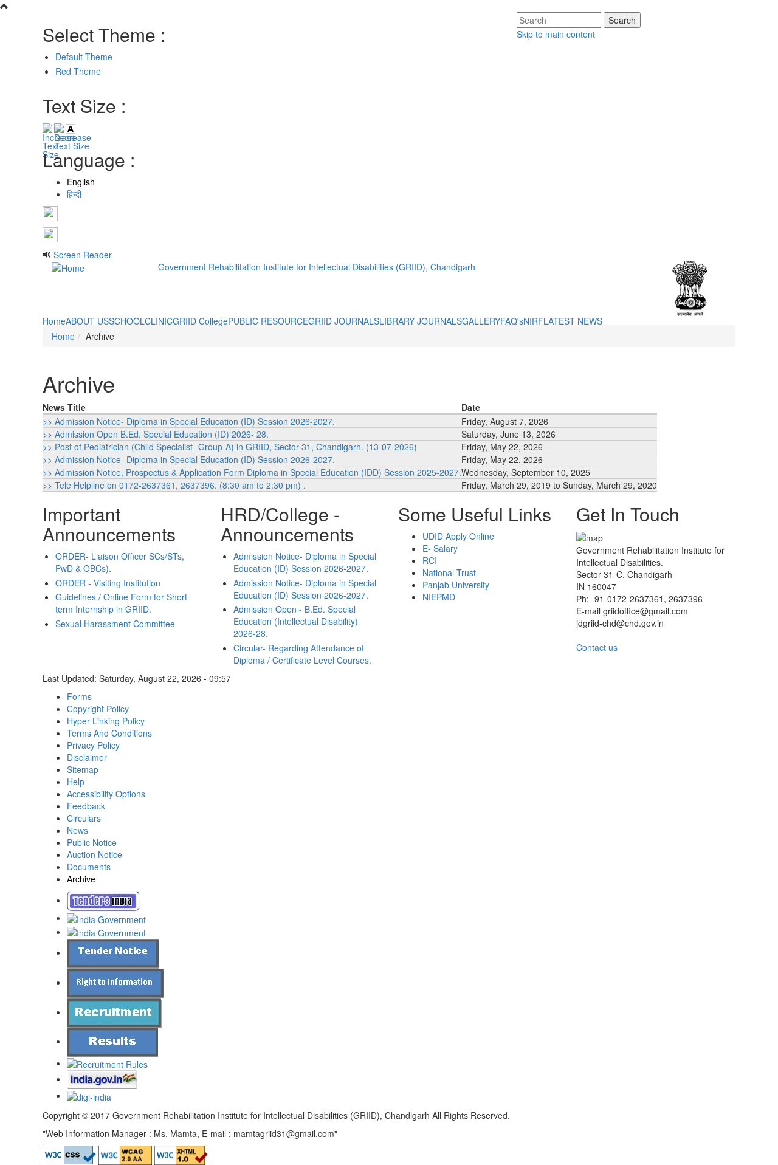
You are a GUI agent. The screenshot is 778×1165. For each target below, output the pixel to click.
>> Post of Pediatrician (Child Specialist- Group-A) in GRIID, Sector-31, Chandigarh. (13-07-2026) (230, 447)
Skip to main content (556, 34)
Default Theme (83, 56)
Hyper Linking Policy (106, 721)
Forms (79, 696)
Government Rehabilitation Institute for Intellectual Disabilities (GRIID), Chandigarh (316, 267)
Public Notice (92, 842)
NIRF (533, 321)
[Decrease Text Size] (59, 128)
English (81, 182)
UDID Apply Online (458, 536)
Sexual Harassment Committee (115, 623)
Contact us (597, 647)
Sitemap (82, 769)
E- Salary (440, 548)
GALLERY (481, 321)
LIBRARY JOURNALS (420, 321)
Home (54, 321)
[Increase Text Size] (47, 128)
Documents (89, 867)
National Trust (449, 572)
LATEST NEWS (572, 321)
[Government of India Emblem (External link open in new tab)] (690, 287)
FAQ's (511, 321)
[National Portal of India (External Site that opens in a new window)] (103, 900)
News (77, 830)
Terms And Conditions (109, 733)
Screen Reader (82, 255)
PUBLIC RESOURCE (268, 321)
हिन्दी (74, 194)
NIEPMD (438, 597)
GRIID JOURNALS (343, 321)
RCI (429, 560)
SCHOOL (127, 321)
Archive (81, 879)
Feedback (86, 806)
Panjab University (455, 585)
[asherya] (106, 918)
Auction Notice (94, 854)
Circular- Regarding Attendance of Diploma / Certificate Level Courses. (302, 654)
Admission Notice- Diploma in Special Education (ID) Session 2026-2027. (304, 562)
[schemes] (106, 932)
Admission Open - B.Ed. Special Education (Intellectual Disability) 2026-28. (295, 621)
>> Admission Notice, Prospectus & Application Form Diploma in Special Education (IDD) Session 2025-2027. (252, 472)
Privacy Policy (93, 745)
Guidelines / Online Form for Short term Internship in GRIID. (121, 603)
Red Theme (78, 71)
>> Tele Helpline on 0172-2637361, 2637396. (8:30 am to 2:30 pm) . (174, 485)
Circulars (84, 818)
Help (75, 781)
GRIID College (200, 321)
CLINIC (159, 321)
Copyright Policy (98, 709)
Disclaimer (87, 757)
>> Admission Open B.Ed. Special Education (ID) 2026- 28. (156, 434)
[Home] (68, 267)
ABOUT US (87, 321)
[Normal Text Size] (70, 128)
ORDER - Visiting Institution (107, 583)
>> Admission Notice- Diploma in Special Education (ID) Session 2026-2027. (189, 421)
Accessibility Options (106, 794)
